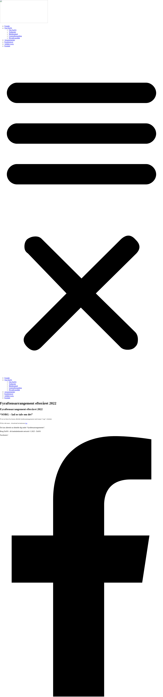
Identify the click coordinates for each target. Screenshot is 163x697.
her (26, 423)
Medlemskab (13, 34)
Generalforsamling (15, 36)
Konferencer (8, 42)
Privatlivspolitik (14, 38)
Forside (7, 26)
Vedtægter (12, 32)
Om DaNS (8, 28)
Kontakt (7, 46)
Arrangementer (9, 40)
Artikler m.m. (9, 44)
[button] (81, 212)
